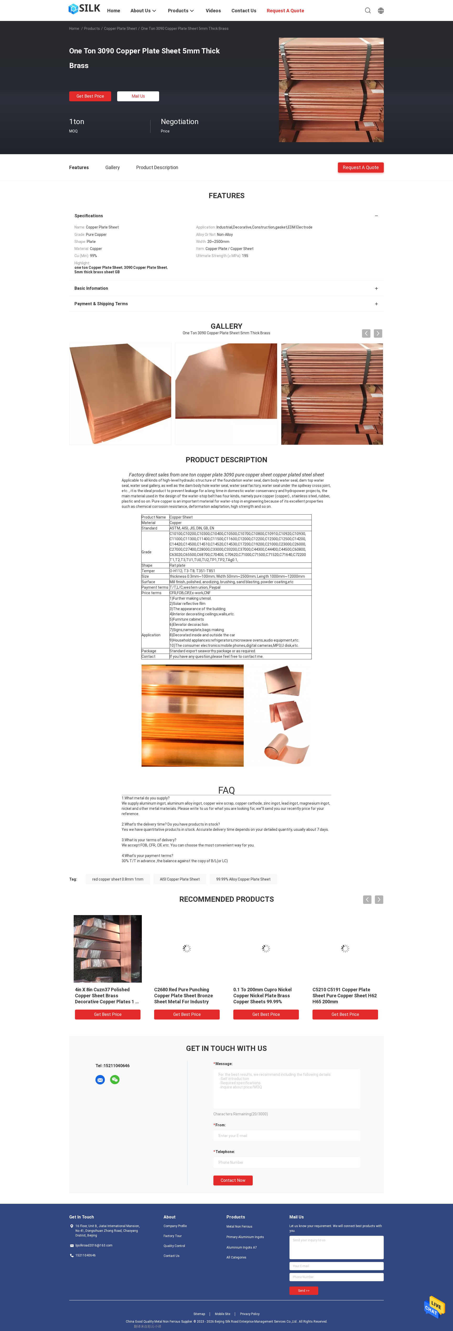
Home (74, 28)
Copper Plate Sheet (120, 28)
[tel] (129, 1079)
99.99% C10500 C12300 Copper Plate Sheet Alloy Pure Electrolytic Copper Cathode (345, 995)
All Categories (236, 1257)
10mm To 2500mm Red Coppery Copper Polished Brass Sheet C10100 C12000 (263, 995)
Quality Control (174, 1246)
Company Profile (175, 1226)
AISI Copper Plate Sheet (180, 879)
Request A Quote (361, 167)
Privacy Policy (250, 1314)
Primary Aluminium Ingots (245, 1237)
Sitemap (199, 1314)
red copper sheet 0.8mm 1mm (117, 879)
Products (92, 28)
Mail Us (138, 96)
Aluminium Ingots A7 (241, 1247)
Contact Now (233, 1180)
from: (220, 1125)
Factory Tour (173, 1236)
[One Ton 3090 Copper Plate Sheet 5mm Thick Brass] (331, 90)
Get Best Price (90, 96)
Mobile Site (222, 1314)
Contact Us (172, 1256)
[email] (100, 1079)
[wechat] (115, 1079)
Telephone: (225, 1152)
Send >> (304, 1291)
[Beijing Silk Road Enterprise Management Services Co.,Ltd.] (85, 9)
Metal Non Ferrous (239, 1226)
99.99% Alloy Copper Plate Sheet (243, 879)
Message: (224, 1064)
